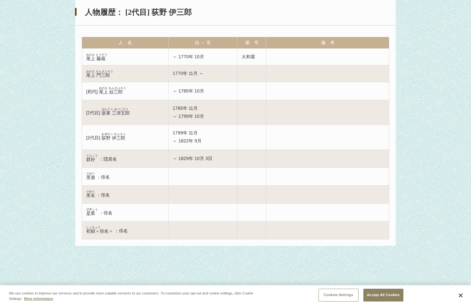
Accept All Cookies (383, 295)
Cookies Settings (338, 295)
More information (38, 299)
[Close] (461, 295)
